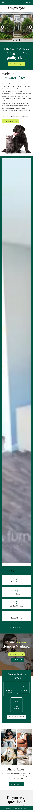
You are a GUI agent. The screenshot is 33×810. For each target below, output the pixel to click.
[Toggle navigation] (3, 2)
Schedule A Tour (9, 121)
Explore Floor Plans (15, 717)
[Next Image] (31, 27)
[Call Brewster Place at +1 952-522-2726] (30, 2)
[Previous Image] (2, 27)
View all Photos (16, 784)
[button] (26, 2)
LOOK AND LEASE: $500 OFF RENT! (16, 808)
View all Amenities (16, 627)
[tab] (14, 40)
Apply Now (18, 660)
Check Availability (15, 64)
